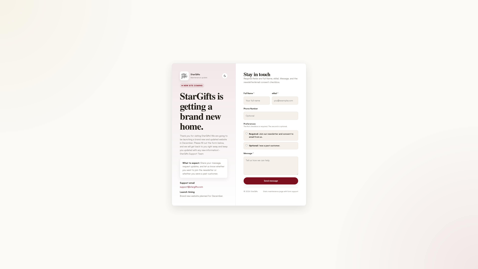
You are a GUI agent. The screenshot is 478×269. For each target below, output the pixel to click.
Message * (249, 153)
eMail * (275, 93)
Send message (271, 181)
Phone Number (251, 108)
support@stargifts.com (191, 186)
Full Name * (249, 93)
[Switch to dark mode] (225, 76)
